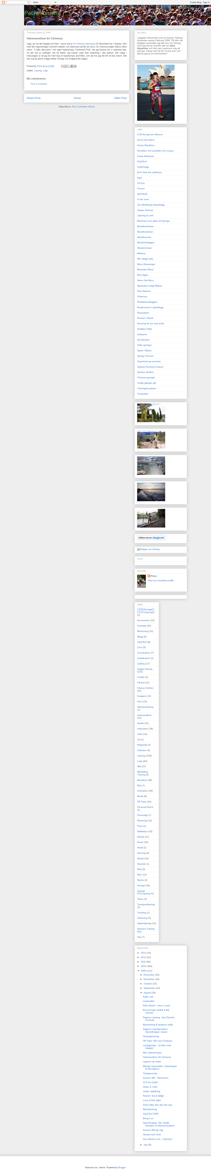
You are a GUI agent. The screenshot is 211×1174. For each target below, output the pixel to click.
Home (77, 98)
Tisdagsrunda (150, 1073)
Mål (139, 766)
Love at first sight (152, 1100)
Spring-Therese (145, 356)
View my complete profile (161, 580)
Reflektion (142, 831)
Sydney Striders (145, 372)
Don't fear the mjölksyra (149, 172)
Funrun (141, 188)
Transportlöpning (146, 904)
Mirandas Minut (145, 269)
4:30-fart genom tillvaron (150, 134)
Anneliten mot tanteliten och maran (155, 150)
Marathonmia (144, 237)
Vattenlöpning (144, 923)
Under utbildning (151, 1091)
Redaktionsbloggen (147, 302)
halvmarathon (144, 715)
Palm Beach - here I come (156, 1005)
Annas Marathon (145, 145)
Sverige (141, 885)
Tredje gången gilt (146, 383)
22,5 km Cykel (150, 1082)
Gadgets (141, 696)
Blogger (121, 1167)
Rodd (140, 847)
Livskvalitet (148, 1001)
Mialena (141, 253)
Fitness (141, 682)
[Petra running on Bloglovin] (151, 539)
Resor (140, 842)
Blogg (140, 636)
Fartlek (140, 677)
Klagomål (142, 744)
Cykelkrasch (143, 658)
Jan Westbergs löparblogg (151, 204)
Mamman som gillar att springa (153, 221)
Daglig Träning (144, 669)
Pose (139, 826)
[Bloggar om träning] (148, 549)
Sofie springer (144, 345)
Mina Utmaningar (146, 264)
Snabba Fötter (144, 329)
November (149, 979)
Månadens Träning (142, 773)
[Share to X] (69, 66)
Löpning (38, 70)
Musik (140, 796)
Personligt (142, 815)
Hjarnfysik (142, 194)
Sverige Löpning (146, 611)
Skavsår (141, 864)
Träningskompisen (146, 388)
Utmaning (142, 918)
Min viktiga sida (145, 258)
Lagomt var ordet (152, 1061)
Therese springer (146, 377)
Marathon (142, 780)
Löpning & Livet (145, 215)
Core (139, 647)
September (150, 988)
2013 (144, 952)
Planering (142, 820)
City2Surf (142, 161)
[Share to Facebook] (72, 66)
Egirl (139, 177)
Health (140, 723)
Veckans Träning (145, 928)
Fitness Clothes (145, 688)
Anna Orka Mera (145, 140)
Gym (139, 701)
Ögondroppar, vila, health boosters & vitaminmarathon (159, 1124)
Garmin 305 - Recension (155, 1077)
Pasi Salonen (144, 291)
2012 (144, 957)
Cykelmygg (143, 167)
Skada (140, 858)
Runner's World (145, 318)
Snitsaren (142, 334)
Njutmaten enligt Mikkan (149, 285)
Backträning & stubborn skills (158, 1024)
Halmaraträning (145, 707)
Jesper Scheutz (145, 210)
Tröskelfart (142, 393)
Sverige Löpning (143, 892)
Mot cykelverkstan (152, 1052)
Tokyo (140, 899)
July (146, 1144)
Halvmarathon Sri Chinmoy (157, 1057)
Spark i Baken (144, 350)
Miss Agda (142, 275)
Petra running (42, 13)
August (147, 992)
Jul (138, 739)
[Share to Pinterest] (75, 66)
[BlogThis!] (65, 66)
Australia (141, 625)
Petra (154, 576)
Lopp (45, 70)
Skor (139, 874)
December (149, 974)
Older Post (120, 98)
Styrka (140, 880)
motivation (142, 790)
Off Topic (141, 801)
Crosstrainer (143, 652)
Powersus (142, 296)
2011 (143, 961)
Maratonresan (144, 248)
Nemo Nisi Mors (145, 280)
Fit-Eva (141, 183)
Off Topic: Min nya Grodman (157, 1040)
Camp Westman (145, 156)
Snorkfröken (143, 339)
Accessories (143, 620)
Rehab (140, 837)
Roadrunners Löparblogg (150, 307)
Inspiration (142, 728)
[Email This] (62, 66)
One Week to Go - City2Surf (157, 1139)
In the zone (143, 199)
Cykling (141, 663)
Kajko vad (148, 996)
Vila (139, 937)
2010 (144, 966)
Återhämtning (150, 1109)
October (148, 983)
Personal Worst (145, 807)
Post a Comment (39, 84)
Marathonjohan (145, 231)
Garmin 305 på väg (153, 1130)
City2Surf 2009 (150, 1113)
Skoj (139, 869)
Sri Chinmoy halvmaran (84, 43)
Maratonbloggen (145, 242)
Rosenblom (143, 312)
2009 (144, 970)
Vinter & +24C (150, 1087)
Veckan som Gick (152, 1134)
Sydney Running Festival (150, 366)
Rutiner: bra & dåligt (153, 1095)
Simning (141, 853)
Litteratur (142, 750)
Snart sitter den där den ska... (158, 1105)
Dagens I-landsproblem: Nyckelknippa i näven (155, 1030)
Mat (139, 785)
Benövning (142, 631)
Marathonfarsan (145, 226)
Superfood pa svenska (149, 361)
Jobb (139, 734)
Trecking (141, 912)
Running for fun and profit (150, 323)
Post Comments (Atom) (83, 106)
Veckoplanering (151, 1036)
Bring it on (148, 1118)
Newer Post (33, 98)
